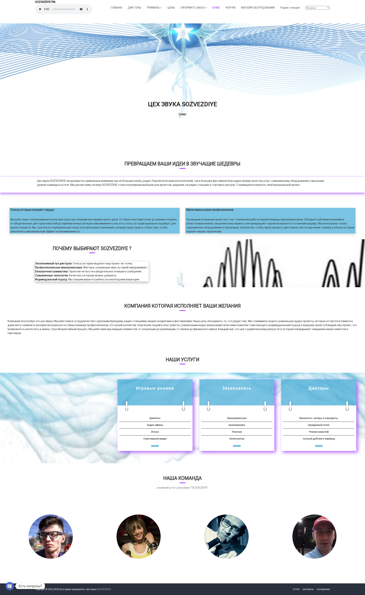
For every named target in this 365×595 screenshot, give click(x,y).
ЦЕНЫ (171, 7)
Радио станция (290, 7)
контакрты (308, 589)
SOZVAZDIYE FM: (45, 1)
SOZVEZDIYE (104, 589)
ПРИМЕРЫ (153, 7)
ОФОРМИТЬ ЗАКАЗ (192, 7)
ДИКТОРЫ (134, 7)
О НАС (216, 7)
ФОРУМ (230, 7)
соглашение (323, 589)
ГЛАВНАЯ (116, 7)
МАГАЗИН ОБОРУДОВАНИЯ (258, 7)
